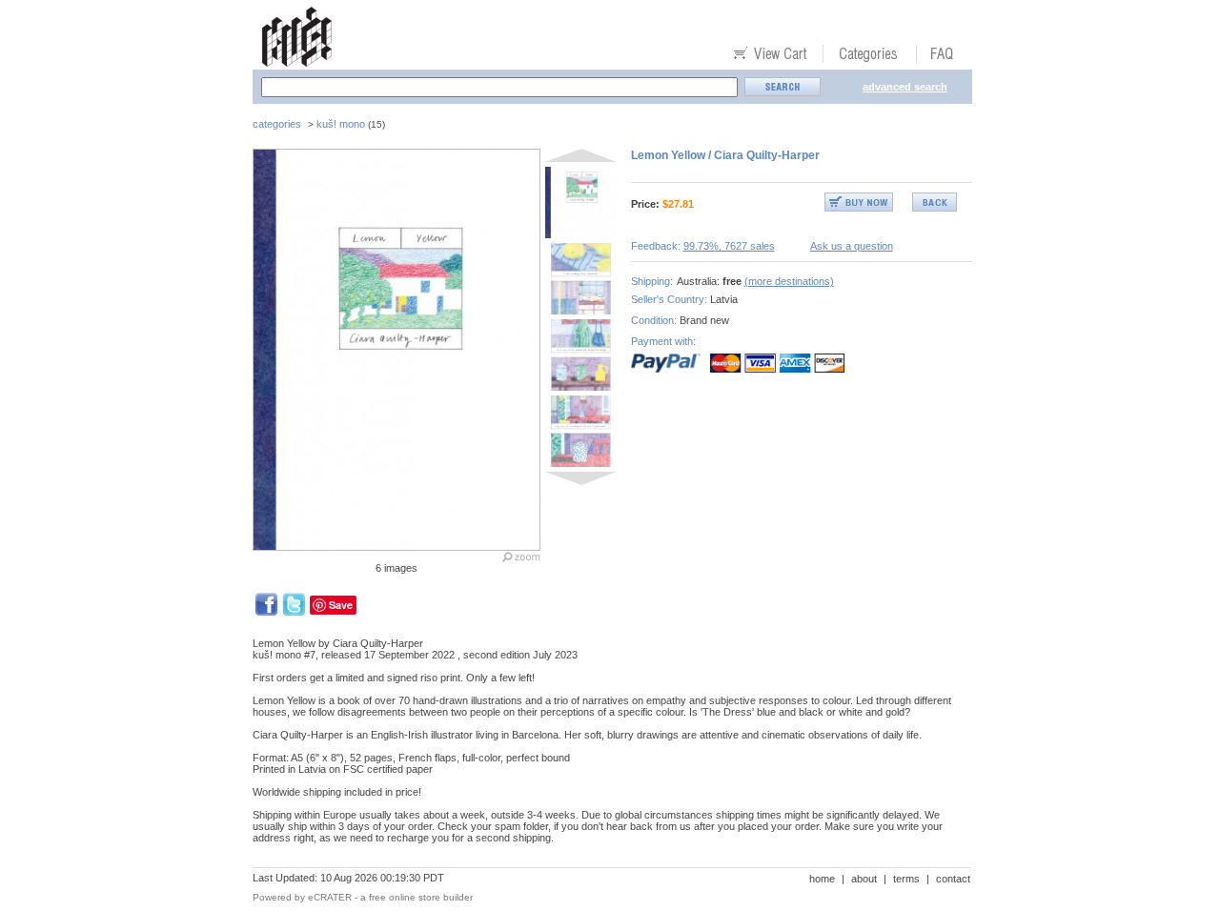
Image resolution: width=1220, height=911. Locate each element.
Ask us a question (851, 246)
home (822, 878)
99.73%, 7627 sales (729, 246)
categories (277, 124)
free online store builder (421, 897)
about (864, 878)
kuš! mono (340, 124)
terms (906, 878)
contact (953, 878)
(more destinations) (789, 281)
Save (341, 604)
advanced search (905, 86)
